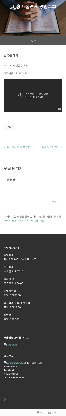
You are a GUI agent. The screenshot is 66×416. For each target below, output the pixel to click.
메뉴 (33, 40)
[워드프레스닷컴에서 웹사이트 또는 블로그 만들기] (5, 399)
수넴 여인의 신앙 (50, 147)
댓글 (54, 201)
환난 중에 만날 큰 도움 (18, 147)
